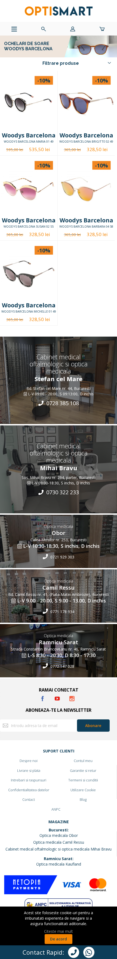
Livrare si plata (28, 770)
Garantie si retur (83, 770)
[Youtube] (58, 697)
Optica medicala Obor (58, 835)
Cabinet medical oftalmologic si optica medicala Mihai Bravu (58, 849)
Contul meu (83, 760)
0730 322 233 (62, 492)
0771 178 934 (61, 611)
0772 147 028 (61, 666)
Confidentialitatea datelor (28, 789)
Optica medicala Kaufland (58, 864)
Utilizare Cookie (83, 789)
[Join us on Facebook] (43, 697)
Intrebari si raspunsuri (28, 780)
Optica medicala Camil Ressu (58, 842)
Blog (83, 799)
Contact (28, 799)
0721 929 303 (61, 556)
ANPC (55, 809)
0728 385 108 (62, 403)
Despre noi (29, 760)
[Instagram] (71, 697)
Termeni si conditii (83, 780)
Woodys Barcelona (29, 135)
